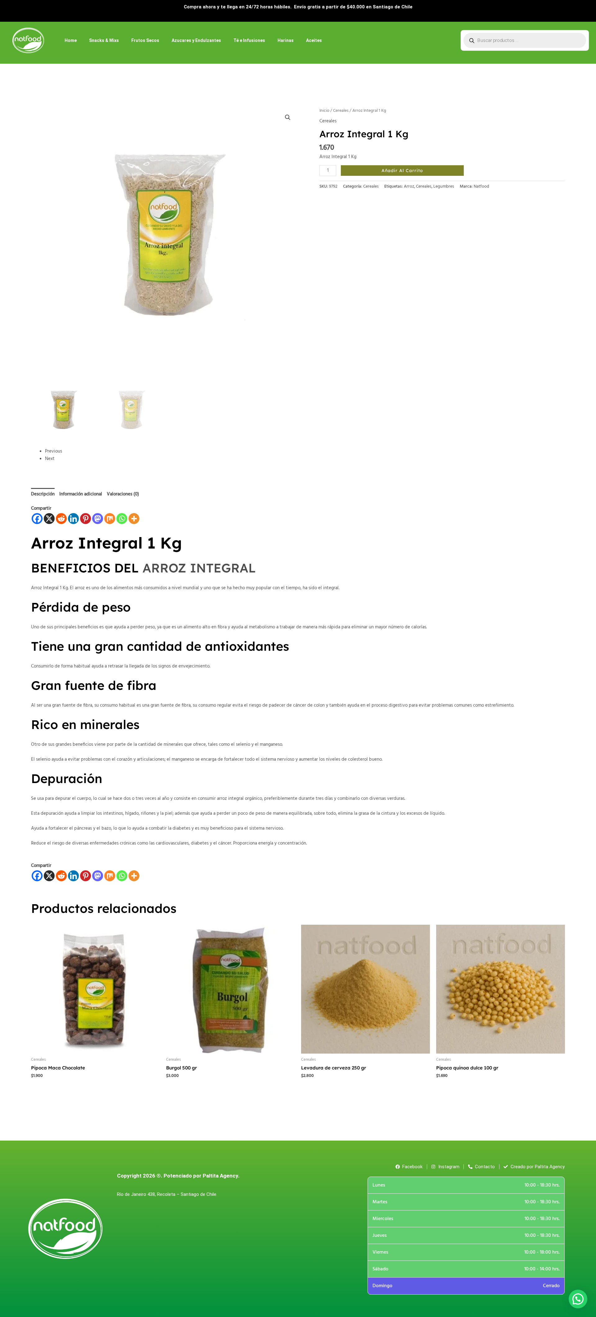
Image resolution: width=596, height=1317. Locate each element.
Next (50, 459)
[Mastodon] (97, 518)
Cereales (341, 110)
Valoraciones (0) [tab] (123, 494)
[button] (287, 117)
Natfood (481, 186)
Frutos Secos (145, 40)
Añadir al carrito (402, 170)
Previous (53, 451)
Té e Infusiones (249, 40)
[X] (49, 518)
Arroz (409, 186)
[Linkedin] (73, 518)
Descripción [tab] (43, 494)
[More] (134, 518)
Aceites (314, 40)
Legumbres (443, 186)
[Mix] (109, 518)
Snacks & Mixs (104, 40)
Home (71, 40)
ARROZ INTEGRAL (199, 568)
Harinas (286, 40)
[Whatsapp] (121, 518)
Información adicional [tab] (80, 494)
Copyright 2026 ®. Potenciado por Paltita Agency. (178, 1176)
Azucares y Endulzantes (196, 40)
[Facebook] (37, 518)
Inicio (324, 110)
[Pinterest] (85, 518)
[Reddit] (61, 518)
